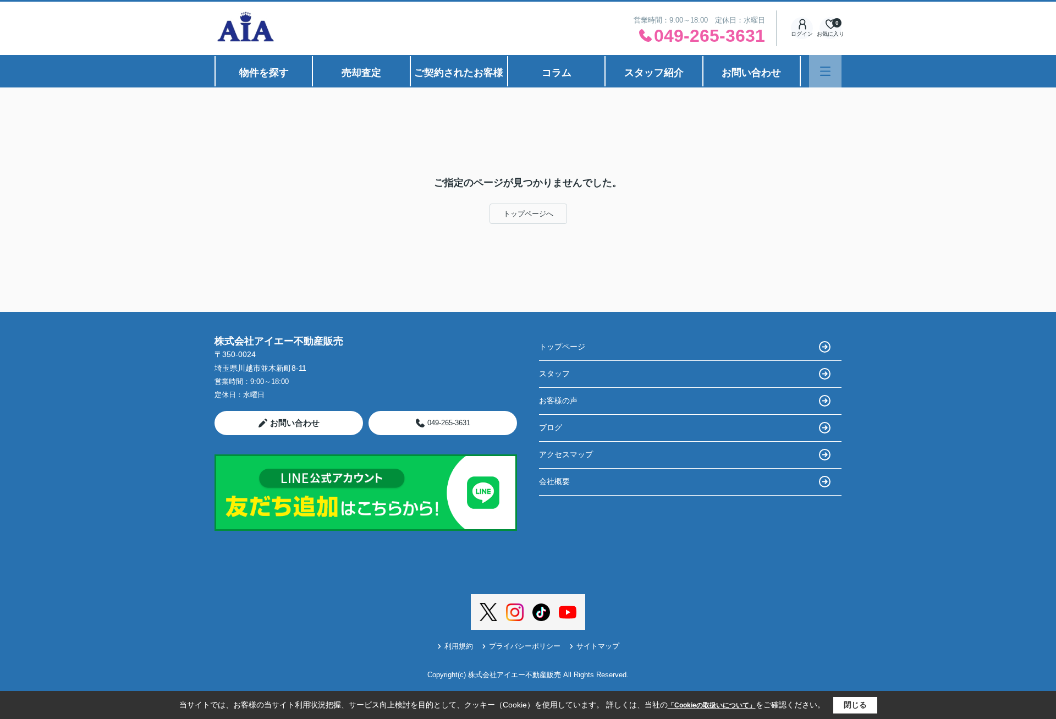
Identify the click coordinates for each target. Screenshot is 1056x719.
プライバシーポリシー (524, 646)
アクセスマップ (566, 454)
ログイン (802, 34)
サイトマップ (597, 646)
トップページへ (528, 214)
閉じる (855, 704)
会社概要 (554, 481)
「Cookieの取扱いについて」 (712, 705)
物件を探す (264, 72)
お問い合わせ (751, 72)
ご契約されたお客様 (458, 72)
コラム (556, 72)
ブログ (550, 427)
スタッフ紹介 (654, 72)
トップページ (562, 346)
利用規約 (458, 646)
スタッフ (554, 373)
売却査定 (361, 72)
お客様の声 (558, 400)
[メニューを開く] (825, 71)
